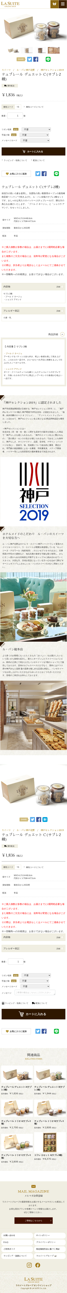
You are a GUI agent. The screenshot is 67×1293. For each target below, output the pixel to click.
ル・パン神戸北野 (26, 70)
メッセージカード (9, 140)
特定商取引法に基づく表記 (48, 1249)
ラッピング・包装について (15, 1256)
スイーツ (6, 70)
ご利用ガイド (9, 1249)
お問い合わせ (9, 1235)
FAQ (5, 1242)
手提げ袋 (5, 134)
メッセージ (6, 993)
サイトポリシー (43, 1235)
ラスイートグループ (45, 1256)
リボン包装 (6, 129)
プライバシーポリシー (46, 1242)
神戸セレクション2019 (52, 70)
